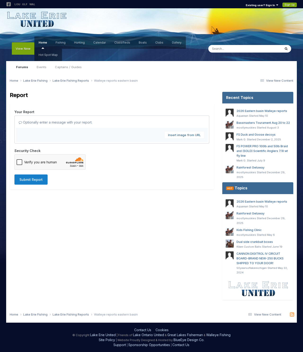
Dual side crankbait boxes (254, 242)
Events (41, 67)
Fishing (61, 42)
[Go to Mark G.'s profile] (230, 136)
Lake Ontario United (148, 335)
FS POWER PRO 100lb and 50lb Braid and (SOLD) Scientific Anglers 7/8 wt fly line (262, 150)
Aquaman (242, 115)
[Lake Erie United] (257, 288)
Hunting (79, 42)
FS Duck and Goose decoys (256, 134)
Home (43, 42)
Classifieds (122, 42)
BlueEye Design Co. (189, 340)
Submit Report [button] (31, 180)
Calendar (99, 42)
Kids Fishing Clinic (249, 230)
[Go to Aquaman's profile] (230, 113)
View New (23, 48)
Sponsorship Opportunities (149, 345)
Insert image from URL (184, 135)
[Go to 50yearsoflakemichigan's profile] (230, 255)
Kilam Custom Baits (248, 246)
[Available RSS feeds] (292, 314)
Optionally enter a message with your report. (57, 122)
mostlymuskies (246, 127)
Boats (143, 42)
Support (119, 345)
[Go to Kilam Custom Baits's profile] (230, 244)
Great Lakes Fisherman (185, 335)
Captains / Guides (68, 67)
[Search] (286, 49)
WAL (32, 4)
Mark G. (241, 139)
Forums (22, 67)
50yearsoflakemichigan (251, 268)
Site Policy (107, 340)
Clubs (159, 42)
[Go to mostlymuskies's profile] (230, 124)
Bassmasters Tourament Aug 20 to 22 (263, 123)
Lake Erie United (103, 335)
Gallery (177, 42)
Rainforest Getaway (250, 167)
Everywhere (266, 48)
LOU (17, 4)
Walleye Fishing (218, 335)
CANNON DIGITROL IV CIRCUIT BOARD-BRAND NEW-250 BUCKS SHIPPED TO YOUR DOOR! (260, 258)
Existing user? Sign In (261, 5)
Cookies (162, 330)
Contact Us (142, 330)
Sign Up (290, 4)
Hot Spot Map (48, 55)
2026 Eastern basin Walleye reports (261, 111)
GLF (24, 4)
